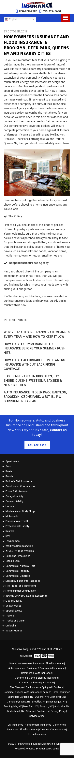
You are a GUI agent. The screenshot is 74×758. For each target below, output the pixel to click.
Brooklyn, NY (39, 701)
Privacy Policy (58, 711)
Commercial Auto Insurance (36, 673)
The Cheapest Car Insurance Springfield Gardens (36, 687)
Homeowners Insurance (38, 724)
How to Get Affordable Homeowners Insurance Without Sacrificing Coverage (34, 364)
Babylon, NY (46, 706)
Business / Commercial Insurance (46, 668)
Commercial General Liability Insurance (36, 677)
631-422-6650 (52, 11)
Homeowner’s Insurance (31, 663)
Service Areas (37, 716)
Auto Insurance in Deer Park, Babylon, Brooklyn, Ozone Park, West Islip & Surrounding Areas (35, 396)
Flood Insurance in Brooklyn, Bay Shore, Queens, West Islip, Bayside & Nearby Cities (33, 380)
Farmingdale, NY (13, 706)
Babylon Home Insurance (56, 692)
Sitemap (30, 711)
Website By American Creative (42, 748)
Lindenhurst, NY (15, 711)
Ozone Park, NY (58, 697)
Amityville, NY (61, 706)
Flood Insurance (55, 663)
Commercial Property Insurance (36, 682)
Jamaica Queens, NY (18, 701)
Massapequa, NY (56, 701)
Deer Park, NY (30, 706)
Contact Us (43, 711)
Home (12, 663)
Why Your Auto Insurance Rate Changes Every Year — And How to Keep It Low (37, 334)
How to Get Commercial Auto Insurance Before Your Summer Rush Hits (35, 348)
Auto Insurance (16, 668)
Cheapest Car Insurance (52, 729)
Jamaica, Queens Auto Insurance (22, 692)
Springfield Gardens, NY (20, 697)
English (12, 19)
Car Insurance (15, 724)
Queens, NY (41, 697)
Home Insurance (37, 734)
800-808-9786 (28, 11)
